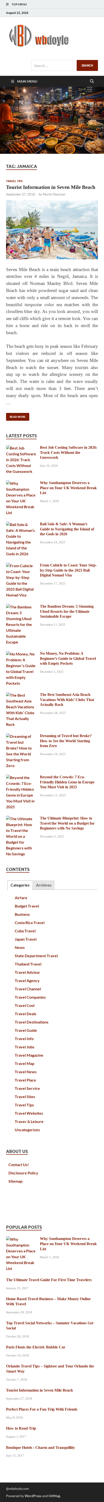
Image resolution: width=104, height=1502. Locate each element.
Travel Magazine (29, 1055)
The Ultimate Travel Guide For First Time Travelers (49, 1280)
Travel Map (24, 1063)
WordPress (33, 1496)
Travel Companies (30, 997)
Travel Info (24, 1038)
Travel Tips (14, 181)
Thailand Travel (28, 964)
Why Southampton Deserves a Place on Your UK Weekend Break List (68, 488)
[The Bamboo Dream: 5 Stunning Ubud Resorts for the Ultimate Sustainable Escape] (21, 607)
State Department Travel (36, 955)
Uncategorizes (27, 1129)
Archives (44, 885)
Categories (20, 885)
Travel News (26, 1071)
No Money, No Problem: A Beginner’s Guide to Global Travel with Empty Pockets (68, 658)
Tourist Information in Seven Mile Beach (50, 187)
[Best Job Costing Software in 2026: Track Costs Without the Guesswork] (21, 448)
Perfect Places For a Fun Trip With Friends (41, 1409)
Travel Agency (27, 980)
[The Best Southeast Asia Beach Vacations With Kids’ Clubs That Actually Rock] (21, 695)
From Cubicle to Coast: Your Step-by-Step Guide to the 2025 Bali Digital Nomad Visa (68, 570)
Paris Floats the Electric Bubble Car (35, 1347)
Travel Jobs (24, 1046)
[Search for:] (64, 65)
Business (22, 914)
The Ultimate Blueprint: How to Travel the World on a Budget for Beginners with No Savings (67, 823)
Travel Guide (26, 1030)
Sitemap (15, 1181)
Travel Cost (25, 1005)
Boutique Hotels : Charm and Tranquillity (40, 1447)
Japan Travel (26, 939)
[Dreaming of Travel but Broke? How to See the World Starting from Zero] (21, 736)
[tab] (19, 885)
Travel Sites (25, 1096)
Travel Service (27, 1088)
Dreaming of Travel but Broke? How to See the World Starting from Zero (66, 741)
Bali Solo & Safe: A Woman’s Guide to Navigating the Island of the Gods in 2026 (67, 529)
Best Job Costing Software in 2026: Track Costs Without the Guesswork (68, 452)
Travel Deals (25, 1013)
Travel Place (25, 1080)
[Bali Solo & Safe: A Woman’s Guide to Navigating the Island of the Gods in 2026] (21, 524)
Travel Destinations (31, 1022)
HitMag (54, 1496)
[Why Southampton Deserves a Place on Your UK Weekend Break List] (21, 483)
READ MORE (16, 416)
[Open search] (92, 81)
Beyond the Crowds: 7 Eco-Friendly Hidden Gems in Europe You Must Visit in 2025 (67, 782)
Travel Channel (28, 988)
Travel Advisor (27, 972)
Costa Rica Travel (30, 922)
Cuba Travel (25, 930)
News (20, 947)
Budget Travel (27, 906)
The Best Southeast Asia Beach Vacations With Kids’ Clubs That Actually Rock (67, 699)
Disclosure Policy (23, 1172)
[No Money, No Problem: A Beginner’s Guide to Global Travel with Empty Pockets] (21, 654)
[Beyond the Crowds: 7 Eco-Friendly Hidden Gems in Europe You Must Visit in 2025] (21, 777)
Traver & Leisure (29, 1121)
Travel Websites (29, 1113)
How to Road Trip (21, 1428)
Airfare (21, 897)
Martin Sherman (54, 194)
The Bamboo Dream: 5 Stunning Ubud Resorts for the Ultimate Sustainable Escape (67, 611)
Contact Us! (18, 1164)
